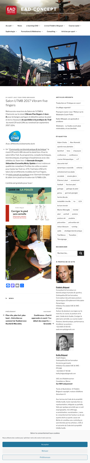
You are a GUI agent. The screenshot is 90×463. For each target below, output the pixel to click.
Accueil (8, 26)
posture (75, 214)
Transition (72, 235)
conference (61, 155)
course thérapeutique (65, 159)
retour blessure (63, 227)
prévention (61, 222)
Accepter (45, 444)
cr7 (77, 159)
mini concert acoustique (18, 175)
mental (75, 210)
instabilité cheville (64, 201)
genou (59, 193)
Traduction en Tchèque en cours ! (68, 103)
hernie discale (62, 197)
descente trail (62, 163)
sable (59, 231)
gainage (60, 189)
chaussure (77, 151)
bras (68, 151)
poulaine (72, 218)
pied (58, 214)
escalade (60, 176)
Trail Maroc (61, 235)
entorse (79, 168)
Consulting (51, 31)
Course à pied (74, 26)
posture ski (61, 218)
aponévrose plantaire (65, 147)
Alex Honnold (75, 142)
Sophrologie (10, 31)
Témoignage (62, 239)
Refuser (45, 451)
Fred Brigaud (28, 97)
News (20, 26)
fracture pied (71, 184)
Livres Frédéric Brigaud (53, 26)
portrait (66, 214)
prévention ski (73, 222)
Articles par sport (68, 31)
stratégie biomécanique (73, 231)
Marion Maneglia (63, 210)
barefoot (60, 151)
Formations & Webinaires (31, 31)
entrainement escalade (66, 172)
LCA (80, 201)
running (74, 227)
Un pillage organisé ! (63, 107)
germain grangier (71, 193)
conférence (73, 155)
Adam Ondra (62, 142)
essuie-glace (72, 176)
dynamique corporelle (65, 168)
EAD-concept (39, 9)
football (60, 184)
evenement (75, 180)
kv (74, 201)
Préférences (45, 457)
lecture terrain (62, 206)
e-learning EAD (32, 26)
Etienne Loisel (62, 180)
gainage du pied (72, 189)
